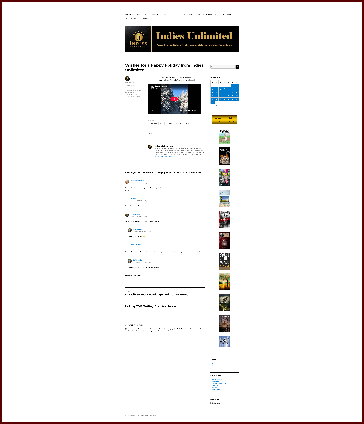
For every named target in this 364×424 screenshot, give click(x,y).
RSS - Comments (217, 366)
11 (216, 92)
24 (212, 99)
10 (212, 92)
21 (228, 96)
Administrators (129, 82)
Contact (145, 19)
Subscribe (164, 15)
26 (220, 99)
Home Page (129, 15)
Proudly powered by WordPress (146, 416)
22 (232, 96)
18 (216, 96)
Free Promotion (177, 15)
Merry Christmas (136, 96)
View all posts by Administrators (164, 156)
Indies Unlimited (130, 416)
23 (237, 96)
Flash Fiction (226, 15)
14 (228, 92)
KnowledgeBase (194, 15)
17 (212, 96)
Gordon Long (135, 214)
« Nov (216, 106)
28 (228, 99)
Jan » (233, 106)
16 (237, 92)
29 (233, 99)
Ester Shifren (135, 245)
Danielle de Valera (137, 181)
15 (232, 92)
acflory (133, 199)
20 (224, 96)
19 (220, 96)
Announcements (130, 88)
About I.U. (140, 15)
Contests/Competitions (219, 383)
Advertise (152, 15)
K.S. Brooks (137, 229)
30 (237, 99)
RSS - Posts (215, 364)
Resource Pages (131, 19)
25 (216, 99)
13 (224, 92)
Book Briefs (215, 381)
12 (220, 92)
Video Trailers (216, 389)
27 (224, 99)
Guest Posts (215, 385)
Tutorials (215, 387)
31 (212, 102)
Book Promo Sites (209, 15)
